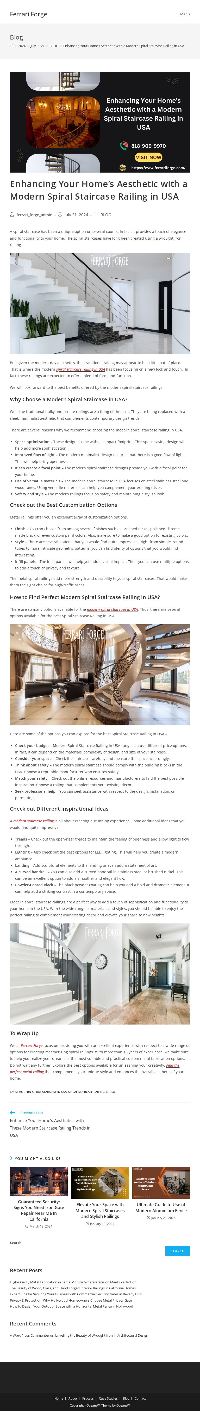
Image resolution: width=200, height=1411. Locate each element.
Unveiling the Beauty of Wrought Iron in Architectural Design (101, 1335)
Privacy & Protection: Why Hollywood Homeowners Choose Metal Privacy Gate (71, 1300)
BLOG (106, 214)
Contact (140, 1398)
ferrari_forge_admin (34, 214)
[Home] (11, 45)
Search (16, 1242)
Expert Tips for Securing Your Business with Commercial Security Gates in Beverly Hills (76, 1294)
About (72, 1398)
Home (58, 1398)
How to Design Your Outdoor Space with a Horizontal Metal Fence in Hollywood (71, 1306)
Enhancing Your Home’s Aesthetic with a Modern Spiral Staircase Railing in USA (123, 45)
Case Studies (108, 1398)
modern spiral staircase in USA (42, 1092)
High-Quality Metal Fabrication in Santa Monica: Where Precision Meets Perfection (73, 1282)
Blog (126, 1398)
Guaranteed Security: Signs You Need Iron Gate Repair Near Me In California (39, 1210)
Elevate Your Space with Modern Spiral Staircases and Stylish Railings (100, 1210)
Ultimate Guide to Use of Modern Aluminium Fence (161, 1207)
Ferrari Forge (28, 14)
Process (88, 1398)
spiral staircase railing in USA (91, 1092)
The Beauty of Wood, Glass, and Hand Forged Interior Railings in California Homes (73, 1288)
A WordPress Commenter (29, 1335)
